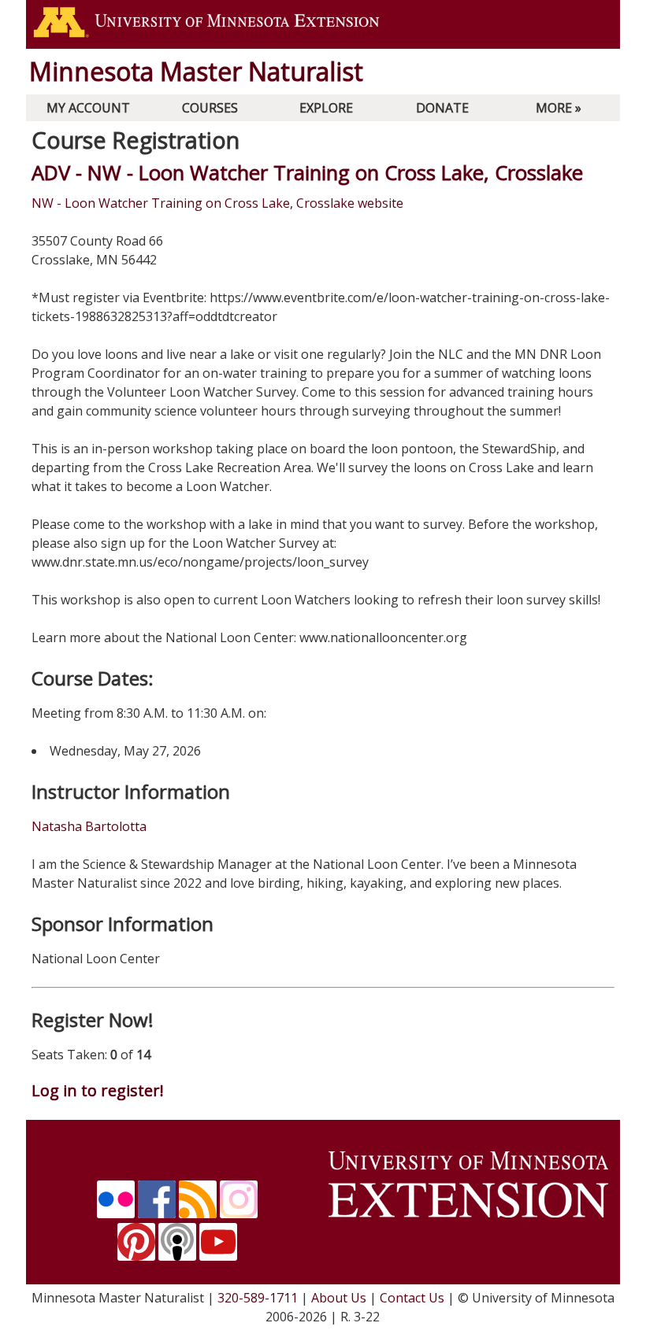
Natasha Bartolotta (89, 826)
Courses (210, 107)
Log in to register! (98, 1090)
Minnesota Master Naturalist (196, 71)
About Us (338, 1297)
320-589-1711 (257, 1297)
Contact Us (412, 1297)
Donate (442, 107)
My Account (88, 107)
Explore (326, 107)
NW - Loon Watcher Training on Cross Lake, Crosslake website (217, 203)
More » (558, 107)
